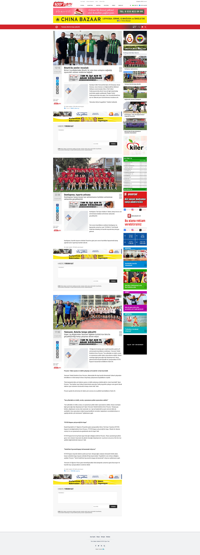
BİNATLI (72, 108)
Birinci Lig (77, 108)
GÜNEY (127, 292)
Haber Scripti (98, 549)
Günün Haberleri (90, 1)
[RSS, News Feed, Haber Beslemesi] (101, 545)
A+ (120, 68)
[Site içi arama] (145, 26)
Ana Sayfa (82, 1)
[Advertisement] (45, 54)
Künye (98, 537)
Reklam (108, 537)
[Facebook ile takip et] (95, 545)
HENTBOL (128, 248)
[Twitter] (57, 81)
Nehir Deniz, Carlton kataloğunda (70, 27)
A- (120, 70)
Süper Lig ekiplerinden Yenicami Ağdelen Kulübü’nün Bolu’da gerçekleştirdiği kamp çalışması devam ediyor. (87, 335)
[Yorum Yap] (57, 92)
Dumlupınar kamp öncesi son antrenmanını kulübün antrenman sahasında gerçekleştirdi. (88, 198)
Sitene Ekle (102, 1)
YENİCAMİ (73, 471)
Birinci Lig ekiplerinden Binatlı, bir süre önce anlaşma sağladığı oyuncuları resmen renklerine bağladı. (88, 71)
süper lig (78, 471)
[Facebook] (57, 78)
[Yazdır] (57, 90)
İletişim (103, 537)
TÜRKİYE (127, 270)
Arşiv (97, 1)
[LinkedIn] (57, 84)
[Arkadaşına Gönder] (57, 87)
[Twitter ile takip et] (98, 545)
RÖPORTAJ (128, 314)
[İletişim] (142, 26)
